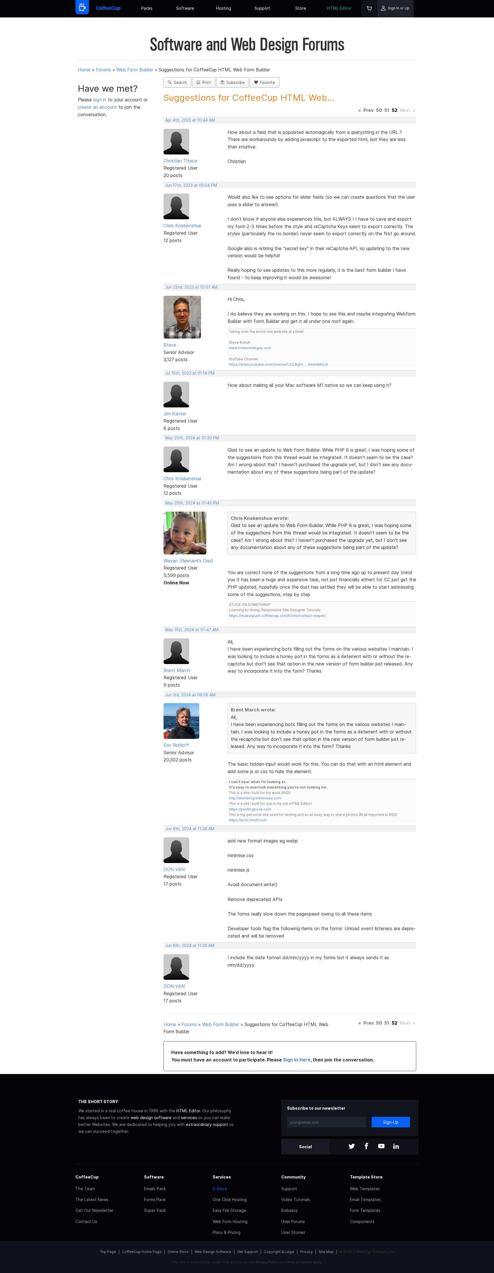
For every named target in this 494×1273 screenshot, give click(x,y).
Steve (170, 345)
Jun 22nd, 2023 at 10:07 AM (191, 287)
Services (222, 1177)
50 (379, 110)
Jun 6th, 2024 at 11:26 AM (189, 828)
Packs (146, 8)
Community (293, 1177)
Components (362, 1221)
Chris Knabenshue (182, 225)
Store (300, 8)
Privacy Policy (267, 1262)
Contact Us (86, 1221)
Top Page (108, 1252)
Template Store (366, 1177)
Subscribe (234, 82)
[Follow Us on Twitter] (351, 1146)
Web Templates (365, 1188)
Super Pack (155, 1210)
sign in (100, 99)
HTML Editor (339, 8)
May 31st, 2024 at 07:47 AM (191, 630)
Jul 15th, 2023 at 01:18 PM (189, 373)
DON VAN (174, 869)
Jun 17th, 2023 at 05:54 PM (191, 185)
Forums (103, 70)
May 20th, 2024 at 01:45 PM (192, 503)
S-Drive (220, 1188)
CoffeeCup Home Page (142, 1252)
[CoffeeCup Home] (108, 8)
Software (185, 8)
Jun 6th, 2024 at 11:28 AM (189, 945)
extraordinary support (207, 1124)
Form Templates (365, 1210)
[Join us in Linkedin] (396, 1146)
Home (84, 70)
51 (386, 110)
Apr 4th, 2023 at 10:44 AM (190, 120)
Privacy (306, 1252)
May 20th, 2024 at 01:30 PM (192, 438)
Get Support (247, 1252)
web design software (151, 1117)
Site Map (326, 1252)
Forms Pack (155, 1199)
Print (205, 82)
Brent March (177, 670)
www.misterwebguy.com (250, 348)
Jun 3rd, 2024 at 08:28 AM (190, 695)
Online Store (178, 1252)
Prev (368, 110)
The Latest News (91, 1199)
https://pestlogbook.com (250, 809)
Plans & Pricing (226, 1232)
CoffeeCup (87, 1177)
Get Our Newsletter (94, 1210)
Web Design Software (213, 1252)
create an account (97, 107)
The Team (85, 1188)
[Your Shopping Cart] (369, 8)
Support (262, 8)
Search (179, 82)
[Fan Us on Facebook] (366, 1146)
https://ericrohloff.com (247, 820)
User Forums (293, 1221)
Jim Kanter (175, 414)
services (189, 1117)
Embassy (289, 1210)
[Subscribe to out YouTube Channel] (381, 1146)
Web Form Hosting (230, 1221)
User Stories (293, 1232)
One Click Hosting (230, 1199)
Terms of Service (299, 1262)
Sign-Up (391, 1122)
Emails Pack (155, 1188)
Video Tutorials (295, 1199)
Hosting (223, 8)
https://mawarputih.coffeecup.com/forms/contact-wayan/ (277, 616)
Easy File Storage (229, 1210)
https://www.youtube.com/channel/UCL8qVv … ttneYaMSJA (278, 364)
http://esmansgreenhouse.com (255, 798)
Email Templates (365, 1199)
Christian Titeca (180, 161)
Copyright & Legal (279, 1252)
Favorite (266, 82)
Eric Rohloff (176, 745)
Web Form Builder (134, 70)
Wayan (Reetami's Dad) (189, 561)
